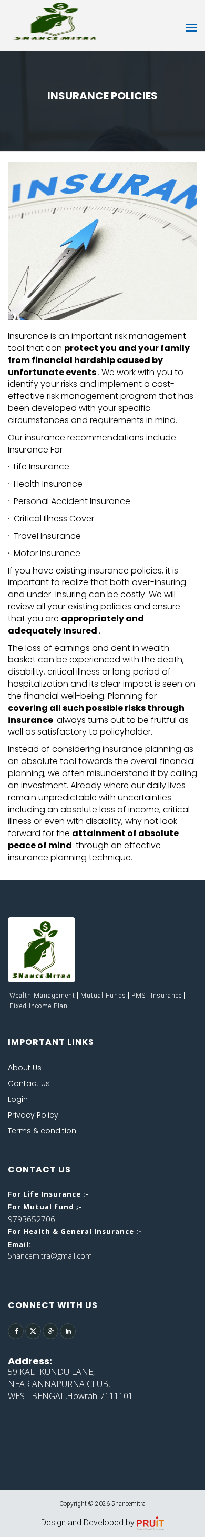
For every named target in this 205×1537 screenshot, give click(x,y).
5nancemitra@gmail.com (50, 1256)
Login (18, 1099)
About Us (25, 1067)
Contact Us (29, 1083)
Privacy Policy (33, 1115)
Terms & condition (42, 1131)
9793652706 (31, 1219)
